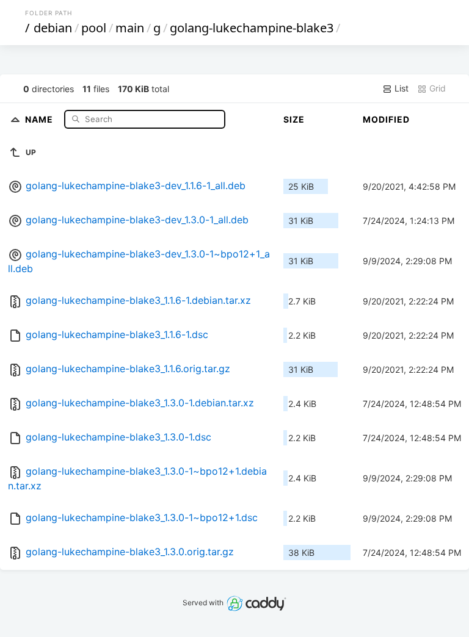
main (129, 28)
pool (93, 28)
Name (40, 118)
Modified (386, 119)
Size (294, 119)
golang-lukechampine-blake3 (251, 28)
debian (53, 28)
